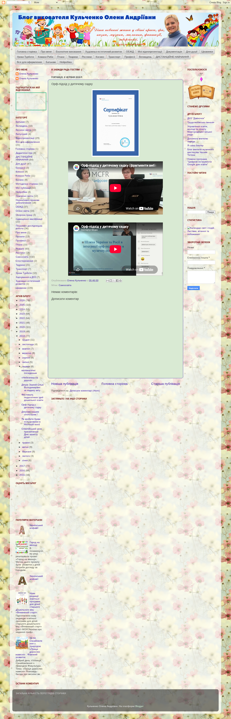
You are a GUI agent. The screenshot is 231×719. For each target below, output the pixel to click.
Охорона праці (24, 215)
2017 (22, 466)
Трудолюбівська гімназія (200, 122)
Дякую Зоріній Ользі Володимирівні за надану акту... (32, 387)
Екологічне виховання (68, 51)
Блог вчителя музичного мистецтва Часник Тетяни (200, 152)
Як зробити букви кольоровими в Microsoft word (30, 422)
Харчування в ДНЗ (26, 277)
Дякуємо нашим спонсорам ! (30, 413)
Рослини (87, 56)
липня (26, 362)
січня (25, 460)
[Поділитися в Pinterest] (120, 280)
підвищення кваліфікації (29, 219)
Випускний (21, 134)
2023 (22, 314)
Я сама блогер (195, 145)
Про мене (46, 51)
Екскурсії (20, 168)
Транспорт (114, 56)
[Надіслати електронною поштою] (107, 280)
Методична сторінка (27, 184)
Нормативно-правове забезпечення (27, 201)
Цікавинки (207, 51)
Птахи (60, 56)
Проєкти (20, 236)
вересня (27, 353)
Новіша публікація (64, 384)
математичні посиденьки (29, 371)
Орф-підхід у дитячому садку (31, 406)
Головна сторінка (27, 51)
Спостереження (24, 261)
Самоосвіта (65, 285)
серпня (26, 357)
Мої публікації (23, 188)
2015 (22, 475)
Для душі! (191, 51)
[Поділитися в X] (114, 280)
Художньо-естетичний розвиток (103, 51)
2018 (22, 336)
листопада (28, 344)
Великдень (145, 56)
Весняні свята (23, 130)
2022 (22, 318)
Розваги (20, 248)
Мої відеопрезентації (150, 51)
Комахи (20, 171)
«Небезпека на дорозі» (29, 379)
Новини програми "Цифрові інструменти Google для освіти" (199, 162)
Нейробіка (66, 62)
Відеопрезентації (25, 138)
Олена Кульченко (28, 73)
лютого (26, 456)
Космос (100, 56)
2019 (22, 331)
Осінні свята (22, 211)
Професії (129, 56)
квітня (25, 447)
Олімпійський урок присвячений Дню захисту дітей (31, 433)
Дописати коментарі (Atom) (85, 390)
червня (26, 366)
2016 (22, 470)
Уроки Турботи (25, 56)
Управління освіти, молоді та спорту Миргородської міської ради (199, 130)
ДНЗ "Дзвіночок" (196, 118)
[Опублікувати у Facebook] (117, 280)
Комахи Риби (45, 56)
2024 (22, 309)
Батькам (51, 62)
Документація (174, 51)
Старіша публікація (165, 384)
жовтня (26, 349)
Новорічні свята (24, 196)
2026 (22, 300)
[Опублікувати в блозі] (110, 280)
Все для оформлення (29, 62)
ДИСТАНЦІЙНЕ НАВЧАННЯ (172, 56)
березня (27, 451)
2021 (22, 322)
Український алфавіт (36, 526)
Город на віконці (35, 543)
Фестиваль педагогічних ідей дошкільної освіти (32, 397)
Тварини (73, 56)
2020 (22, 327)
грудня (26, 340)
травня (26, 442)
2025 (22, 305)
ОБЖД (130, 51)
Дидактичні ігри (24, 153)
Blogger (139, 706)
